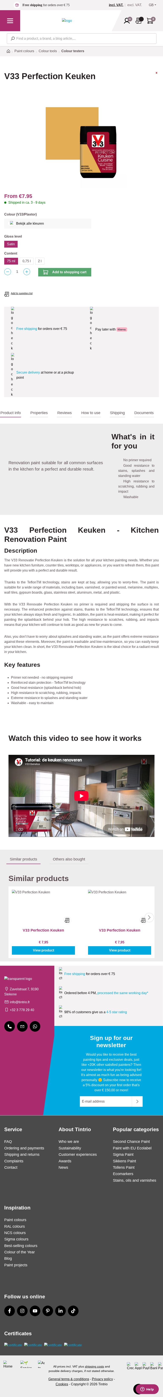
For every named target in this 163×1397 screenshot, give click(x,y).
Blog (8, 1258)
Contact (10, 1167)
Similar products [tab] (23, 859)
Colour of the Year (19, 1252)
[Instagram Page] (22, 1311)
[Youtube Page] (35, 1311)
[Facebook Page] (9, 1311)
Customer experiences (78, 1154)
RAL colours (14, 1226)
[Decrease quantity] (7, 271)
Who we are (69, 1141)
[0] (118, 5)
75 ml (11, 261)
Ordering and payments (24, 1148)
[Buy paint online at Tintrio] (67, 20)
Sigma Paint (123, 1154)
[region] (81, 143)
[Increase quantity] (26, 271)
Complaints (13, 1161)
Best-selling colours (20, 1246)
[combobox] (81, 38)
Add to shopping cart (69, 272)
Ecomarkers (123, 1174)
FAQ (8, 1141)
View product (43, 950)
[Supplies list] (139, 20)
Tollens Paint (124, 1167)
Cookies (62, 1384)
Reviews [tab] (64, 413)
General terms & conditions (68, 1379)
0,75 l (26, 261)
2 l (40, 261)
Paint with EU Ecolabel (132, 1148)
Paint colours (15, 1220)
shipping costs (94, 1366)
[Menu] (10, 21)
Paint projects (15, 1265)
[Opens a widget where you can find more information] (147, 1389)
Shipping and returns (21, 1154)
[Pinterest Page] (47, 1311)
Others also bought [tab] (69, 859)
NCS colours (15, 1233)
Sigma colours (16, 1239)
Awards (65, 1161)
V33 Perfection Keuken (43, 930)
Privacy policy (102, 1379)
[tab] (10, 413)
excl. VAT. (134, 5)
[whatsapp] (35, 1026)
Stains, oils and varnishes (134, 1180)
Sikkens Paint (124, 1161)
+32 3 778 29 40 (22, 1010)
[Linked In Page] (60, 1311)
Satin (11, 244)
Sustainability (70, 1148)
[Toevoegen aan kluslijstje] (67, 920)
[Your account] (128, 20)
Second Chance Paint (131, 1141)
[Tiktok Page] (73, 1311)
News (63, 1167)
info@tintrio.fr (20, 1002)
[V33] (156, 80)
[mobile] (9, 1026)
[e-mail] (22, 1026)
